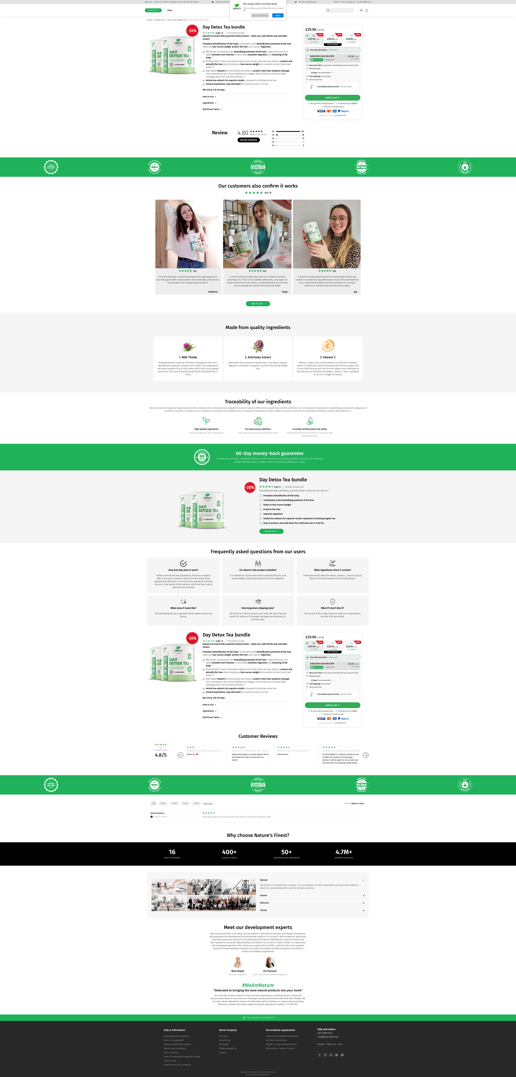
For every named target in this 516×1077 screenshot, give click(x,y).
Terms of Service (171, 1052)
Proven (263, 895)
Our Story (223, 1036)
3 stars (185, 803)
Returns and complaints (175, 1048)
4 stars (174, 803)
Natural (263, 880)
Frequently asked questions (176, 1036)
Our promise (225, 1040)
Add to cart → (333, 97)
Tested (263, 910)
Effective (264, 903)
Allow (278, 15)
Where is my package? (174, 1040)
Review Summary (248, 140)
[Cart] (366, 10)
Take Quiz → (153, 10)
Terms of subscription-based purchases (182, 1056)
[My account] (361, 10)
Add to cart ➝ (258, 303)
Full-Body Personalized (276, 1040)
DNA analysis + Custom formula (280, 1048)
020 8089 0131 (365, 2)
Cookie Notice (265, 1075)
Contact (222, 1052)
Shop (169, 10)
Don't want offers (260, 15)
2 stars (196, 803)
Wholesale (223, 1044)
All (154, 803)
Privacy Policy (170, 1061)
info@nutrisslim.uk (328, 1036)
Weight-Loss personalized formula (281, 1044)
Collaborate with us (227, 1048)
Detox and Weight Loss (177, 20)
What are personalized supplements (282, 1036)
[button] (150, 250)
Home (150, 20)
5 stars (163, 803)
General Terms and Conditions (177, 1065)
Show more (208, 803)
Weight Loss (160, 20)
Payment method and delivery (177, 1044)
